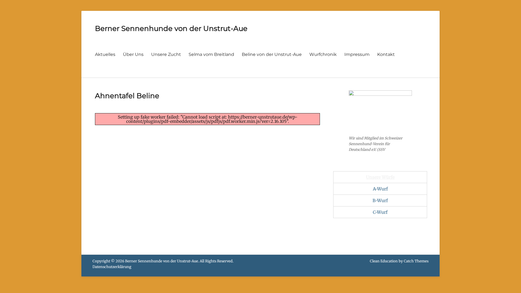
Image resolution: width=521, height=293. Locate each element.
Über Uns (133, 54)
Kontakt (386, 54)
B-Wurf (380, 200)
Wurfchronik (323, 54)
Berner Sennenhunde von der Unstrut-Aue (171, 28)
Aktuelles (105, 54)
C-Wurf (380, 212)
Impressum (357, 54)
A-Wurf (380, 189)
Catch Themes (416, 261)
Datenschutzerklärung (112, 267)
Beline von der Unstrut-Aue (272, 54)
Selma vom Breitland (211, 54)
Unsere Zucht (166, 54)
